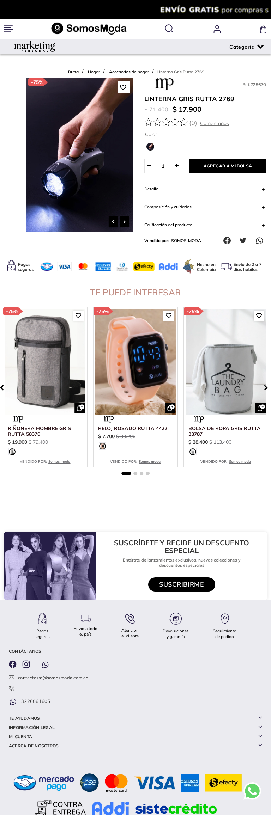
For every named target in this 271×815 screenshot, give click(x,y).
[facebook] (228, 254)
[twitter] (245, 254)
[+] (177, 179)
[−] (149, 179)
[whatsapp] (261, 254)
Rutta (73, 71)
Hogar (94, 71)
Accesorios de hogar (129, 71)
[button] (169, 29)
